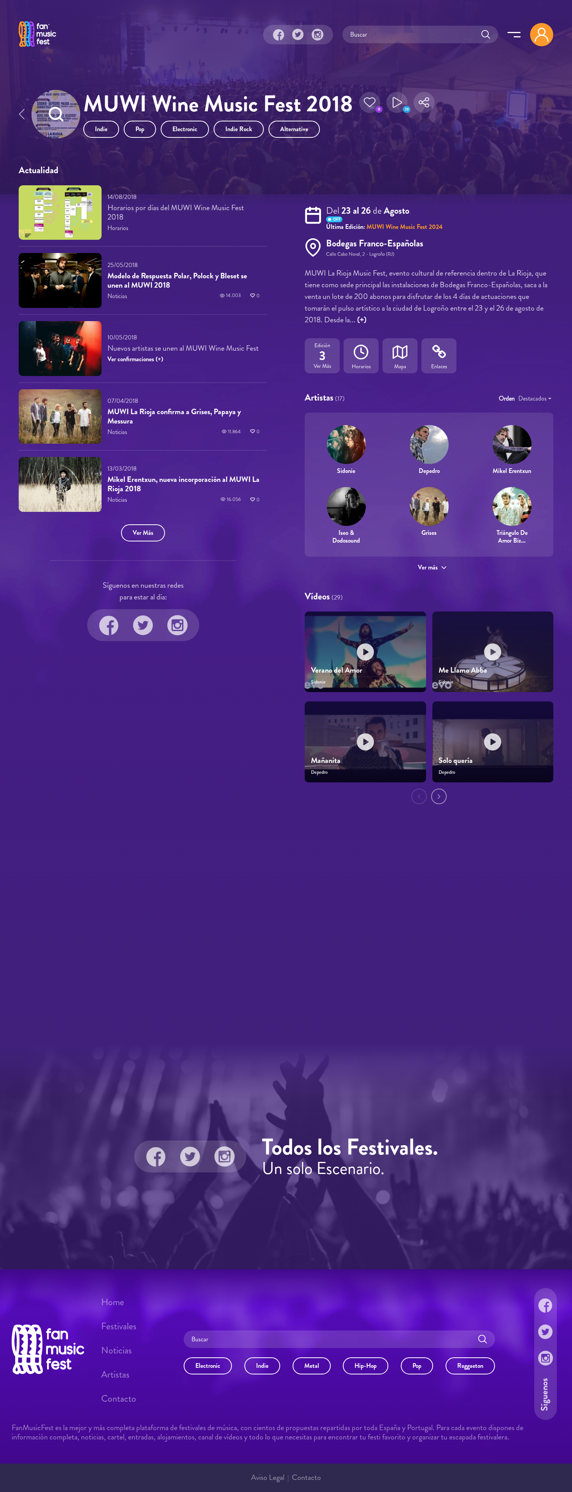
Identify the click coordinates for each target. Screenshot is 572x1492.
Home (112, 1302)
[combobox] (534, 398)
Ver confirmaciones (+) (135, 359)
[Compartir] (424, 105)
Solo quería (456, 760)
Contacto (118, 1398)
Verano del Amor (336, 670)
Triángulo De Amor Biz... (512, 536)
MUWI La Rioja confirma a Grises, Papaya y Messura (174, 416)
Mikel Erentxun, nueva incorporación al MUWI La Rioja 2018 (183, 484)
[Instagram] (317, 34)
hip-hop (365, 1365)
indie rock (238, 129)
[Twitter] (298, 34)
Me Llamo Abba (463, 670)
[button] (369, 105)
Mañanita (325, 760)
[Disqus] (286, 925)
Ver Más (143, 532)
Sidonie (346, 470)
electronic (184, 129)
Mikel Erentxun (512, 470)
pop (139, 129)
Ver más (428, 567)
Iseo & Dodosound (346, 536)
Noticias (116, 1350)
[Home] (37, 48)
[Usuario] (541, 34)
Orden (507, 398)
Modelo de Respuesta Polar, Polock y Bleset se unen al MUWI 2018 (177, 280)
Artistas (115, 1374)
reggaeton (470, 1365)
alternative (294, 129)
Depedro (429, 470)
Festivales (119, 1326)
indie (101, 129)
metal (311, 1365)
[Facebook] (278, 34)
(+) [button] (362, 319)
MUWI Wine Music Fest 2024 (405, 226)
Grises (429, 532)
